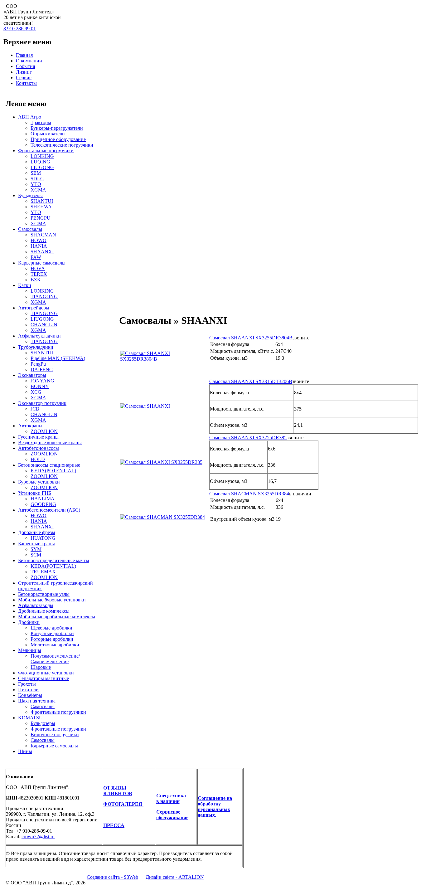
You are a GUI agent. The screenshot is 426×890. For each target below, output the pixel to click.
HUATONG (43, 538)
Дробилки (29, 622)
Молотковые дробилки (55, 644)
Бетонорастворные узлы (44, 594)
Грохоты (27, 684)
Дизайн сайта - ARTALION (175, 877)
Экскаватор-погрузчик (42, 403)
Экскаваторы (32, 375)
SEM (36, 173)
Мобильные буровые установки (52, 599)
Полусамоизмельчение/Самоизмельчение (55, 658)
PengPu (38, 364)
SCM (36, 554)
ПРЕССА (113, 825)
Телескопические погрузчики (62, 145)
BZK (36, 279)
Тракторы (41, 122)
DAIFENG (42, 369)
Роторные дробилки (52, 639)
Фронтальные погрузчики (46, 150)
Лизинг (24, 72)
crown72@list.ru (38, 836)
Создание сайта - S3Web (112, 877)
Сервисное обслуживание (172, 814)
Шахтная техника (37, 700)
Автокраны (30, 425)
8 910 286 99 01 (19, 28)
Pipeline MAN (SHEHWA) (58, 358)
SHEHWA (41, 206)
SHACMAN (43, 234)
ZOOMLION (44, 431)
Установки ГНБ (34, 493)
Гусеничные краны (38, 437)
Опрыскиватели (48, 133)
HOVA (38, 268)
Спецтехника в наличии (171, 798)
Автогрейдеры (33, 307)
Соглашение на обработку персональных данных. (215, 806)
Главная (24, 55)
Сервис (23, 77)
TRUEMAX (43, 571)
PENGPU (41, 218)
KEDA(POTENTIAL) (53, 470)
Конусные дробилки (52, 633)
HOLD (38, 459)
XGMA (38, 189)
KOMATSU (30, 717)
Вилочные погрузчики (55, 734)
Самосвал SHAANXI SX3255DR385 (248, 437)
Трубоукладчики (35, 347)
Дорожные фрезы (36, 532)
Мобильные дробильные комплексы (56, 616)
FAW (36, 257)
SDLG (37, 178)
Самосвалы (30, 229)
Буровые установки (39, 481)
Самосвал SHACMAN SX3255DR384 (249, 493)
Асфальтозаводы (35, 605)
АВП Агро (29, 116)
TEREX (39, 274)
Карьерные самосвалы (41, 262)
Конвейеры (30, 695)
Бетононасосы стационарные (49, 465)
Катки (24, 285)
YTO (36, 184)
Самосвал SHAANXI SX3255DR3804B (251, 337)
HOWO (38, 240)
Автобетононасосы (38, 448)
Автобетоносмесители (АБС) (49, 510)
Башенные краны (36, 543)
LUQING (40, 161)
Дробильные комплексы (44, 611)
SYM (36, 549)
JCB (35, 408)
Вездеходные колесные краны (50, 442)
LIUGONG (42, 167)
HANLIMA (43, 498)
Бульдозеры (30, 195)
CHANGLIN (44, 324)
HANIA (39, 246)
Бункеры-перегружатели (57, 128)
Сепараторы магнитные (43, 678)
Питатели (28, 689)
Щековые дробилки (51, 627)
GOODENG (43, 504)
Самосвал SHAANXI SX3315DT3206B (250, 381)
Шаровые (41, 667)
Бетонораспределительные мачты (53, 560)
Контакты (26, 83)
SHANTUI (42, 201)
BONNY (40, 386)
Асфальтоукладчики (39, 335)
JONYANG (42, 380)
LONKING (42, 156)
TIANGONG (44, 296)
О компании (29, 60)
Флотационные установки (46, 672)
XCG (36, 392)
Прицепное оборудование (58, 139)
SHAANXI (42, 251)
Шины (25, 751)
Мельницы (29, 650)
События (25, 66)
